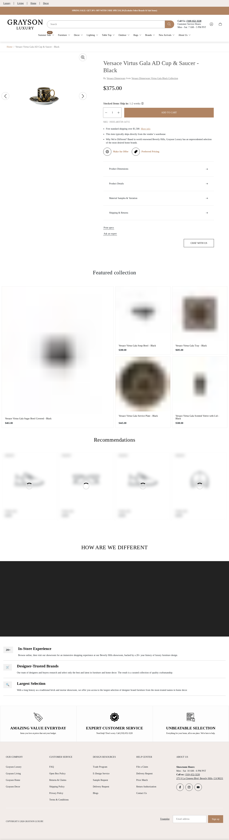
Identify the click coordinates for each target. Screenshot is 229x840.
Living (20, 3)
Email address (182, 819)
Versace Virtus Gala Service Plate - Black (138, 416)
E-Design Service (101, 773)
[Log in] (211, 24)
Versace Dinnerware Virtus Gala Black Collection (154, 78)
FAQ (51, 767)
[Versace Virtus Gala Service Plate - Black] (143, 384)
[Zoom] (83, 57)
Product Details (116, 183)
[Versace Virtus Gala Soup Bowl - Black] (143, 313)
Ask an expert (110, 233)
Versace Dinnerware (116, 78)
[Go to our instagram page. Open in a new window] (189, 787)
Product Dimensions (118, 169)
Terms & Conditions (59, 799)
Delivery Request (101, 786)
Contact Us (141, 793)
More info (145, 129)
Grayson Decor (13, 786)
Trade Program (100, 767)
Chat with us (199, 243)
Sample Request (100, 780)
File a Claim (142, 767)
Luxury (6, 3)
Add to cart (169, 112)
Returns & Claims (57, 780)
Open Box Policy (57, 773)
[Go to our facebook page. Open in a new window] (180, 787)
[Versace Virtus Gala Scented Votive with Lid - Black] (199, 384)
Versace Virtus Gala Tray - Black (191, 345)
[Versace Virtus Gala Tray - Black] (199, 313)
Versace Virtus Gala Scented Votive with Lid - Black (197, 417)
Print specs (109, 227)
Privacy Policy (56, 793)
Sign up (215, 819)
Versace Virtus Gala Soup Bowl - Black (137, 345)
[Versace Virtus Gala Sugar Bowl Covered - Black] (57, 350)
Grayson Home (13, 780)
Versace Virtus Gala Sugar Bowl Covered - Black (28, 418)
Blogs (95, 793)
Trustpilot (164, 819)
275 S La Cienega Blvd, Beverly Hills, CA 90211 (199, 778)
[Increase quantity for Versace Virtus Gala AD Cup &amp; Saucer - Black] (118, 113)
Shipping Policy (57, 786)
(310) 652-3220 (192, 774)
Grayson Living (13, 773)
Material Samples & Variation (123, 198)
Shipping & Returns (118, 213)
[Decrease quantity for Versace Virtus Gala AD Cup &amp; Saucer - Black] (106, 113)
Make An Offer (120, 151)
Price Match (142, 780)
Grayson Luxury (13, 767)
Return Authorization (146, 786)
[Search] (169, 24)
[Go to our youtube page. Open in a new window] (198, 787)
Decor (46, 3)
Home (33, 3)
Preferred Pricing (150, 151)
